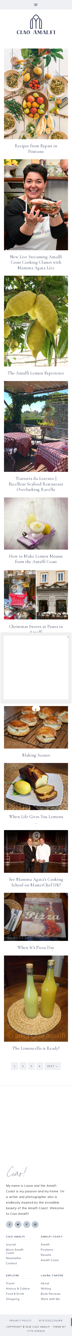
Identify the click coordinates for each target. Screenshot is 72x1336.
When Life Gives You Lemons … (36, 819)
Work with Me (50, 1299)
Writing (46, 1288)
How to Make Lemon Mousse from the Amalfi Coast (36, 559)
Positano (47, 1249)
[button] (36, 4)
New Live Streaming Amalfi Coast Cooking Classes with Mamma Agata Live (36, 262)
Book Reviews (51, 1293)
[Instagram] (35, 1224)
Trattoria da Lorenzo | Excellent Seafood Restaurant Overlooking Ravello (36, 484)
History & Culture (18, 1288)
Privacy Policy (21, 1320)
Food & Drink (15, 1293)
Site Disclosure (51, 1320)
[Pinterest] (27, 1224)
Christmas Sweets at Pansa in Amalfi (36, 629)
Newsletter (13, 1258)
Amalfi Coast (50, 1260)
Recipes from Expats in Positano (36, 148)
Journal (11, 1244)
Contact (11, 1263)
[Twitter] (18, 1224)
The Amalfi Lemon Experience (36, 373)
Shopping (13, 1299)
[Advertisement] (36, 1126)
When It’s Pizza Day (36, 947)
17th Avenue (36, 1331)
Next (52, 1066)
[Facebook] (10, 1224)
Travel (10, 1283)
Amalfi (45, 1244)
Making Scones (36, 755)
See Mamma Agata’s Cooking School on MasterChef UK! (36, 882)
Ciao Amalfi (36, 24)
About (45, 1283)
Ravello (46, 1254)
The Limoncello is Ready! (36, 1048)
